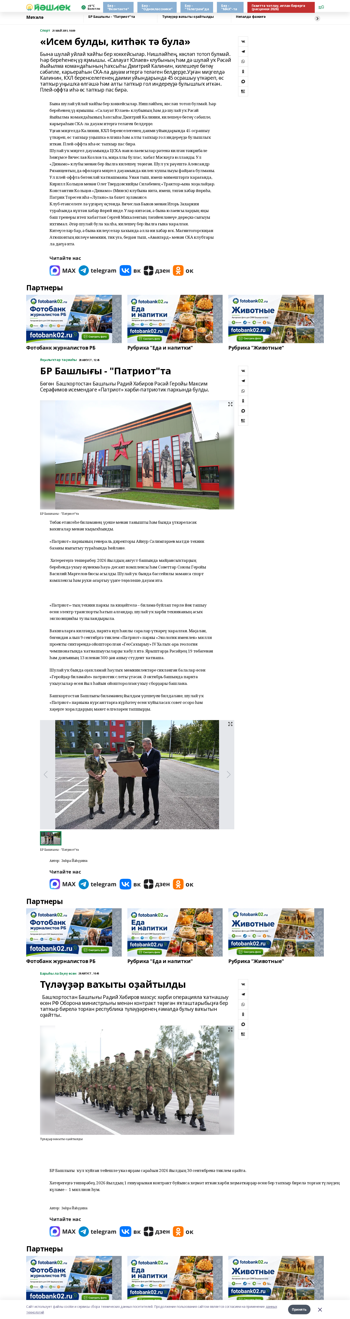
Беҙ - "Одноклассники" (157, 7)
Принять (299, 1309)
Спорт (45, 31)
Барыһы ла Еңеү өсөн (58, 974)
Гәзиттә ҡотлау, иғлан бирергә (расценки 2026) (278, 7)
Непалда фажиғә (250, 17)
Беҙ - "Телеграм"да (197, 7)
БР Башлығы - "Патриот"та (111, 17)
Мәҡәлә (34, 17)
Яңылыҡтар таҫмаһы (58, 360)
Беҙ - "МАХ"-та (229, 7)
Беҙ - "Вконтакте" (118, 7)
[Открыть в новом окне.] (63, 270)
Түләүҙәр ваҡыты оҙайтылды (188, 17)
